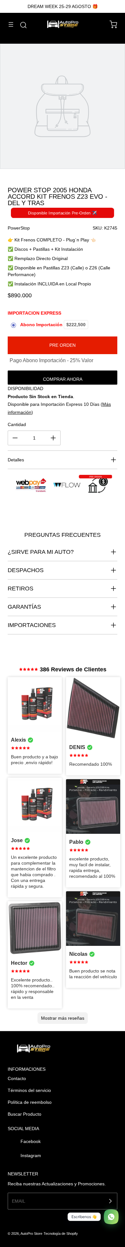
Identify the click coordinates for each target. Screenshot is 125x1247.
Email (18, 1201)
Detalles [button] (16, 459)
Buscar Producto (24, 1114)
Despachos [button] (26, 570)
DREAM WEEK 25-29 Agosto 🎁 (63, 6)
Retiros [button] (20, 588)
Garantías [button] (24, 607)
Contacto (17, 1078)
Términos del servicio (29, 1090)
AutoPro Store (31, 1233)
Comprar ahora (62, 379)
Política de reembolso (30, 1102)
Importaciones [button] (32, 625)
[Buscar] (20, 25)
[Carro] (110, 24)
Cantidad (17, 424)
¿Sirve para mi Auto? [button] (41, 552)
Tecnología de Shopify (61, 1233)
